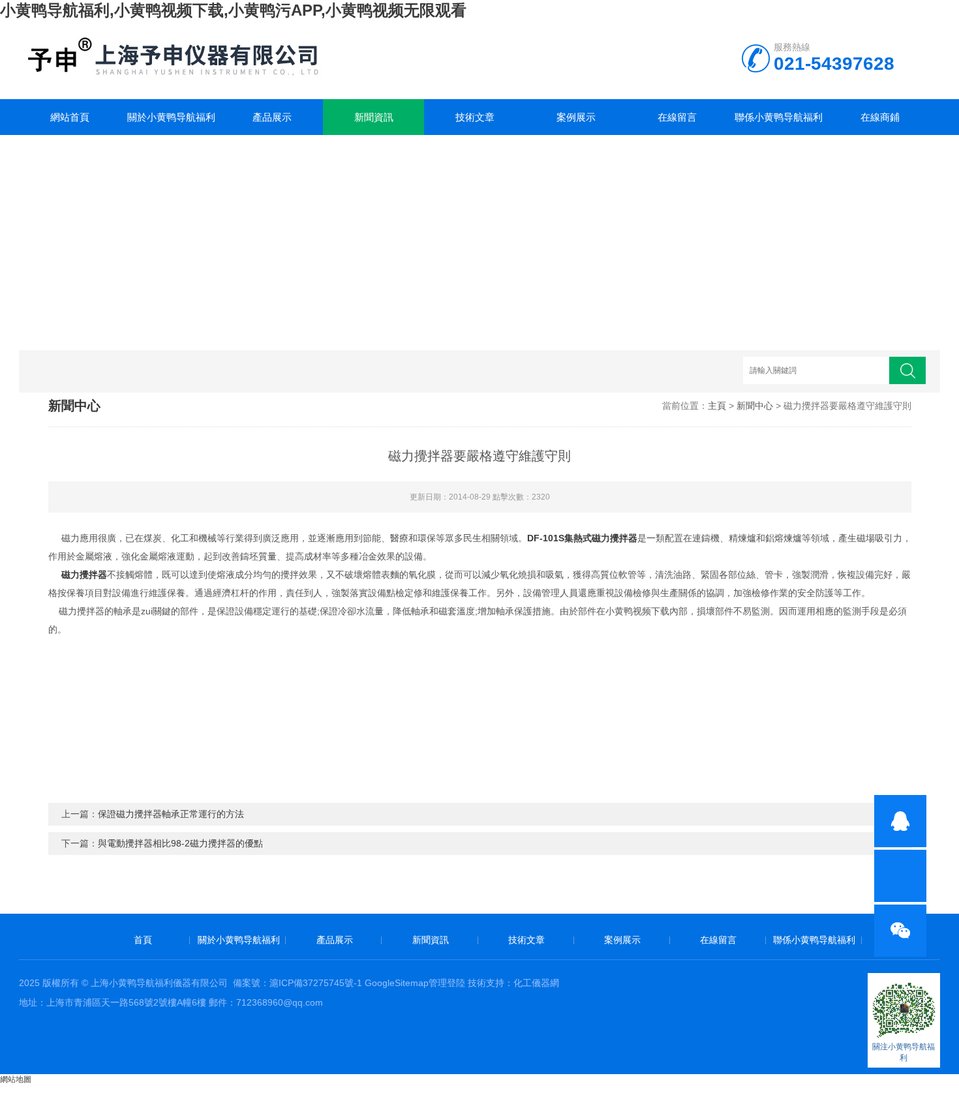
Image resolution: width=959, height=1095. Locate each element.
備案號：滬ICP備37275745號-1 (297, 983)
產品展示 (272, 117)
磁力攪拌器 (84, 574)
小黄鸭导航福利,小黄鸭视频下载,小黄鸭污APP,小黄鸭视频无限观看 (233, 10)
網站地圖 (15, 1079)
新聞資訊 (373, 117)
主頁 (717, 405)
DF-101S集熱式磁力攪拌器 (582, 538)
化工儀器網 (536, 983)
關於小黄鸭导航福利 (171, 117)
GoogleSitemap (397, 983)
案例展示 (576, 117)
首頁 (143, 940)
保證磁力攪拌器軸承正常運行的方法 (171, 814)
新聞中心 (755, 405)
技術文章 (475, 117)
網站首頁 (69, 117)
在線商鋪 (880, 117)
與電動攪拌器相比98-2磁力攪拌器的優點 (180, 843)
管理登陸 (447, 983)
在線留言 (677, 117)
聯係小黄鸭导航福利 (779, 117)
